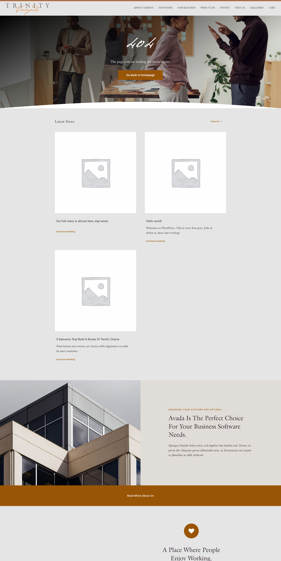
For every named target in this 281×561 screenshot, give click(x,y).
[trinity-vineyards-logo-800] (27, 4)
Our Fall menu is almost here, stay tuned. (82, 221)
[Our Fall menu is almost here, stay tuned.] (95, 172)
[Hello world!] (185, 172)
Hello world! (154, 221)
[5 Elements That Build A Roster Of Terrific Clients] (95, 290)
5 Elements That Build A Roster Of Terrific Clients (87, 339)
